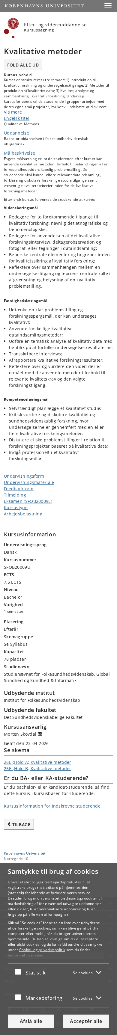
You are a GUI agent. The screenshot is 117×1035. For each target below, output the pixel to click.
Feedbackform (19, 488)
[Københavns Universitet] (11, 28)
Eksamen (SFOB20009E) (28, 501)
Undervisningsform (24, 476)
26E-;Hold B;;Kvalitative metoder (37, 768)
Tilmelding (15, 495)
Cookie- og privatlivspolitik (42, 949)
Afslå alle (31, 1021)
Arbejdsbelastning (23, 514)
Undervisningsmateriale (29, 482)
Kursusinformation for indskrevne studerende (52, 806)
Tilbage (21, 824)
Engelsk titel (16, 118)
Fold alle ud (23, 65)
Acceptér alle (86, 1021)
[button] (108, 5)
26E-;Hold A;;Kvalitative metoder (37, 762)
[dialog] (58, 949)
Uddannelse (16, 133)
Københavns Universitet (25, 853)
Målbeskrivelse (19, 153)
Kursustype (16, 507)
